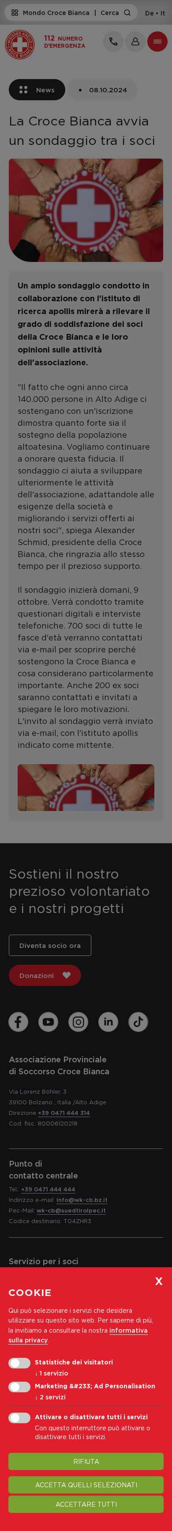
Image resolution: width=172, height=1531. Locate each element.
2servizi (50, 1397)
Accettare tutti (86, 1504)
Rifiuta (86, 1461)
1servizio (51, 1373)
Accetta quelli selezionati (86, 1485)
